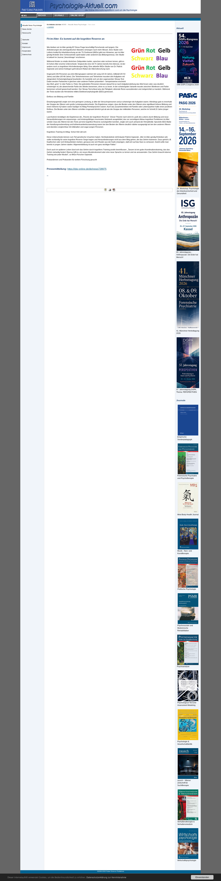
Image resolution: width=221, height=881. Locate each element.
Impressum (26, 47)
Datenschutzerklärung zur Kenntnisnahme (106, 877)
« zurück (50, 27)
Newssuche (26, 33)
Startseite (25, 40)
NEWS (64, 24)
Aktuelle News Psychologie (32, 25)
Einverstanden (202, 877)
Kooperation (26, 51)
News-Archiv (27, 29)
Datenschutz (27, 54)
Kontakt (25, 43)
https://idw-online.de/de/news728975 (86, 169)
